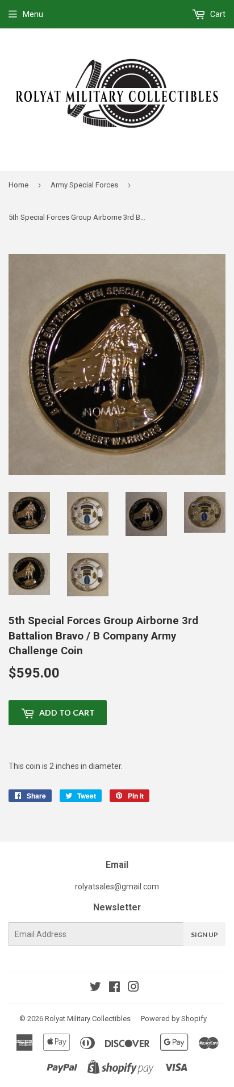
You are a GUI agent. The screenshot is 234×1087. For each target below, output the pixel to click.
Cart (216, 14)
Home (18, 185)
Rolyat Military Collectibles (88, 1018)
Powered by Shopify (174, 1018)
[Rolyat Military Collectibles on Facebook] (114, 988)
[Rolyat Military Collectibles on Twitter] (95, 988)
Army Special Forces (84, 185)
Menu (33, 14)
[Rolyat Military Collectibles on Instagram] (133, 988)
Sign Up (204, 934)
